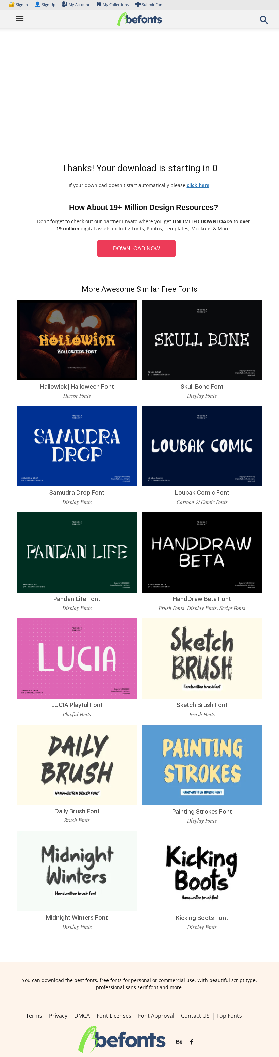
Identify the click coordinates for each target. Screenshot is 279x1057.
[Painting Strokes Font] (202, 764)
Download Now (136, 248)
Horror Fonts (77, 395)
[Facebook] (191, 1042)
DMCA (82, 1016)
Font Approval (156, 1016)
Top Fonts (229, 1016)
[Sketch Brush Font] (202, 658)
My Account (79, 4)
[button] (264, 22)
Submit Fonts (153, 4)
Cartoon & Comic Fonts (202, 502)
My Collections (116, 4)
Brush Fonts (171, 607)
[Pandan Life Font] (77, 552)
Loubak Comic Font (202, 492)
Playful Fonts (77, 714)
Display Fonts (202, 395)
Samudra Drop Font (76, 492)
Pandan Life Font (76, 598)
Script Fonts (232, 607)
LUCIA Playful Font (77, 704)
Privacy (58, 1016)
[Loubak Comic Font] (202, 446)
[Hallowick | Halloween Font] (77, 339)
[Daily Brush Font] (77, 764)
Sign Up (44, 4)
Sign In (19, 4)
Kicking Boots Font (202, 917)
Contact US (195, 1016)
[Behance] (179, 1042)
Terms (34, 1016)
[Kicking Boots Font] (202, 871)
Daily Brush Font (77, 811)
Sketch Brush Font (202, 704)
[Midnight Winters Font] (77, 870)
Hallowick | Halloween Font (77, 386)
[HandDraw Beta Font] (202, 552)
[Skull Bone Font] (202, 339)
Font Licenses (114, 1016)
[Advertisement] (139, 96)
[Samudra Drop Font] (77, 446)
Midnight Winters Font (77, 917)
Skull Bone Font (202, 386)
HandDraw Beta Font (202, 598)
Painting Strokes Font (202, 811)
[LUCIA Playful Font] (77, 658)
